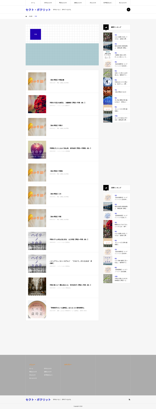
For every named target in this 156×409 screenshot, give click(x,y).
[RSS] (129, 399)
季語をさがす (63, 2)
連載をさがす (78, 2)
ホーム (33, 2)
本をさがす (93, 2)
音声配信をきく (107, 2)
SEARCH (128, 9)
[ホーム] (26, 16)
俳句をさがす (48, 2)
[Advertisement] (116, 154)
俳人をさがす (123, 2)
